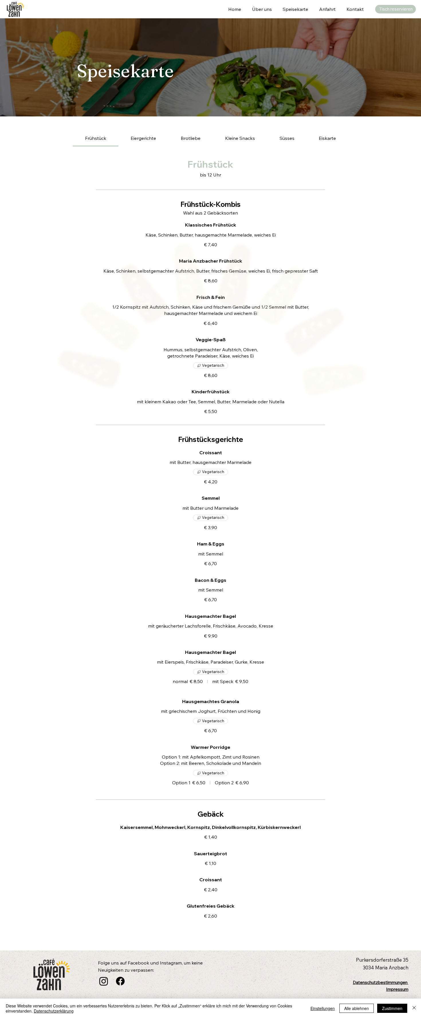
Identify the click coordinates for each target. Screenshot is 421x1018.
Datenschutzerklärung (54, 1011)
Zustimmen (392, 1008)
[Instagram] (103, 981)
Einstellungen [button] (322, 1008)
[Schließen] (414, 1008)
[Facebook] (120, 981)
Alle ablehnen (356, 1008)
